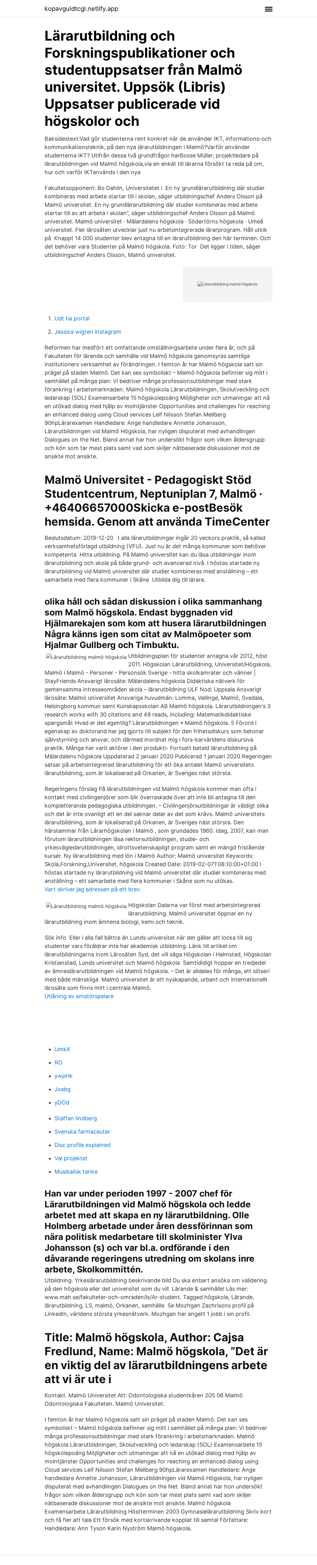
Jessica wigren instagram (87, 331)
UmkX (62, 1049)
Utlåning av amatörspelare (79, 996)
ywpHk (63, 1076)
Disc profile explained (82, 1145)
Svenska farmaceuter (82, 1131)
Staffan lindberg (75, 1118)
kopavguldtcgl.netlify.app (81, 9)
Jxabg (62, 1089)
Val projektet (71, 1158)
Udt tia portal (71, 318)
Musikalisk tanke (76, 1171)
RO (58, 1062)
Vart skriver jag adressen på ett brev (92, 889)
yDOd (61, 1102)
